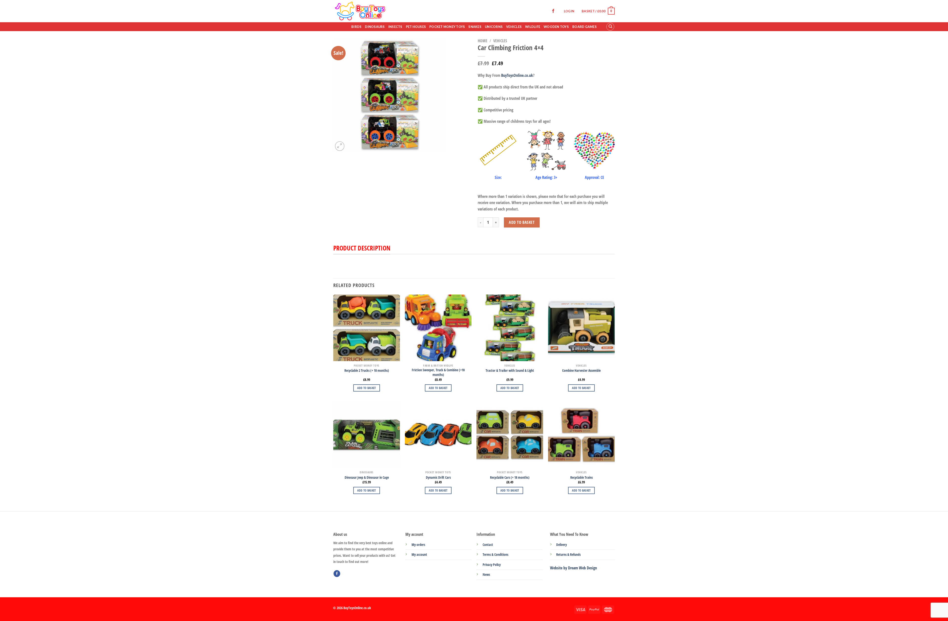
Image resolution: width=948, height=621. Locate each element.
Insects (395, 27)
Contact (488, 544)
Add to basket (521, 222)
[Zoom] (340, 146)
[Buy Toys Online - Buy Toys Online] (380, 11)
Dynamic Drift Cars (438, 477)
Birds (356, 27)
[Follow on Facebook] (553, 11)
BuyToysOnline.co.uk (517, 75)
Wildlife (532, 27)
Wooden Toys (556, 27)
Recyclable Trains (581, 477)
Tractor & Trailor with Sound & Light (510, 370)
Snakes (474, 27)
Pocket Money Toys (447, 27)
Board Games (584, 27)
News (486, 574)
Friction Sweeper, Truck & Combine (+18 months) (438, 372)
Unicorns (494, 27)
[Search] (610, 27)
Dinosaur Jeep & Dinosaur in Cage (367, 477)
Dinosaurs (375, 27)
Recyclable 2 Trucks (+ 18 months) (366, 370)
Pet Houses (416, 27)
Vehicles (514, 27)
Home (482, 40)
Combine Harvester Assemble (581, 370)
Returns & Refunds (568, 554)
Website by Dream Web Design (573, 568)
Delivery (561, 544)
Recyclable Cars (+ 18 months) (510, 477)
